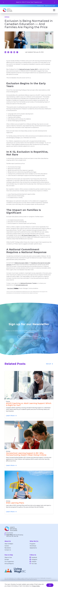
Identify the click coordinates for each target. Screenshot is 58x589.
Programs (32, 543)
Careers (7, 545)
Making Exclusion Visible (21, 263)
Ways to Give (8, 557)
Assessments (33, 548)
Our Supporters (9, 561)
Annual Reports (9, 563)
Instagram (34, 559)
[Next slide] (54, 2)
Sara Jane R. (13, 288)
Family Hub (40, 5)
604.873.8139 (9, 533)
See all (48, 364)
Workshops (33, 545)
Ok (50, 585)
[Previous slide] (3, 2)
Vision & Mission (9, 543)
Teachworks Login (50, 5)
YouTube (34, 563)
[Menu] (54, 10)
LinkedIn (33, 561)
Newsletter (8, 548)
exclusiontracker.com (22, 285)
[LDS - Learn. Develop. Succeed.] (7, 10)
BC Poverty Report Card (28, 235)
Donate (7, 559)
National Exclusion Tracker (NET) (28, 69)
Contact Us (8, 550)
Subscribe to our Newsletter (29, 337)
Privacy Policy (36, 586)
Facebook (34, 557)
